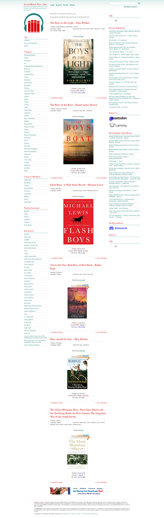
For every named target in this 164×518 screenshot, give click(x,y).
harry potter (28, 286)
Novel (26, 199)
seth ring (27, 333)
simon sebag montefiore (32, 345)
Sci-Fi (26, 140)
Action (26, 58)
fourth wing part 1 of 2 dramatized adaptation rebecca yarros (35, 341)
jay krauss (27, 303)
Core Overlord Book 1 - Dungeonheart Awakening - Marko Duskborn (121, 200)
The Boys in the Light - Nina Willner (70, 22)
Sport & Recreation (30, 151)
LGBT (26, 107)
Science (26, 143)
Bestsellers (27, 183)
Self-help (27, 146)
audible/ (26, 240)
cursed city (27, 322)
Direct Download (102, 98)
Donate (72, 5)
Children (27, 40)
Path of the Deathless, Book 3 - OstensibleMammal (119, 157)
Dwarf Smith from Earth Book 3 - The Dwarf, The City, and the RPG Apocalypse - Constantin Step (124, 178)
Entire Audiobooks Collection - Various (121, 154)
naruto (26, 253)
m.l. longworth (28, 317)
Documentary (28, 188)
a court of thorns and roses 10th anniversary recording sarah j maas (35, 337)
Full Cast (27, 191)
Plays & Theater (29, 127)
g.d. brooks (27, 273)
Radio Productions (30, 135)
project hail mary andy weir (33, 259)
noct (25, 251)
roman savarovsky (30, 256)
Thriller (26, 157)
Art (25, 63)
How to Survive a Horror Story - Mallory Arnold (124, 62)
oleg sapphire (28, 319)
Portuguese (28, 225)
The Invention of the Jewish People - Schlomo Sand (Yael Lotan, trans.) (124, 78)
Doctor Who (28, 83)
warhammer (28, 292)
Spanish (27, 219)
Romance (27, 138)
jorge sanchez (28, 284)
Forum (65, 5)
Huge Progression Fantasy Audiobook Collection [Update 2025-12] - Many (121, 204)
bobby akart (28, 300)
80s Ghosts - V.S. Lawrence (118, 40)
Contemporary (28, 74)
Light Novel (28, 110)
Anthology (27, 180)
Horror (26, 99)
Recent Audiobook (117, 28)
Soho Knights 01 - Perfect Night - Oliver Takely (124, 54)
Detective (27, 80)
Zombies (27, 168)
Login (52, 5)
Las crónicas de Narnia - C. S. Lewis (121, 52)
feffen (82, 36)
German (26, 222)
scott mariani (28, 275)
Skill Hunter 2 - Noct (115, 161)
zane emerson (28, 264)
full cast (26, 234)
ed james (27, 281)
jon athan (27, 325)
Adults (26, 46)
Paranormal (28, 124)
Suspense (27, 154)
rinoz (25, 314)
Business (27, 69)
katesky (81, 116)
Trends (84, 513)
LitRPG (26, 116)
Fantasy (26, 88)
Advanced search (130, 6)
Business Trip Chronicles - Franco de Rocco (123, 87)
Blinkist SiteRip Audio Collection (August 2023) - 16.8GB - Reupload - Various (124, 137)
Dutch (26, 214)
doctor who (27, 237)
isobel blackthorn (29, 311)
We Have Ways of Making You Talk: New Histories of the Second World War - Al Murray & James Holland (124, 98)
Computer (27, 72)
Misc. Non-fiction (29, 118)
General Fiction (29, 91)
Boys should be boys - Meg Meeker (69, 339)
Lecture (26, 105)
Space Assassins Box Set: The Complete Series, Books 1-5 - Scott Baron (122, 48)
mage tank (27, 328)
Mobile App (94, 513)
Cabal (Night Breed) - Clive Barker (120, 94)
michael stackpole (30, 330)
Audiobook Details (57, 98)
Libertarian (27, 194)
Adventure (27, 61)
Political (26, 132)
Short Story (27, 202)
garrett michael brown (31, 308)
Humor (26, 102)
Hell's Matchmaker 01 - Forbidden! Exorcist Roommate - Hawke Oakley (123, 90)
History (26, 96)
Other (26, 171)
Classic (26, 185)
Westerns (27, 165)
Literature (27, 113)
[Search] (139, 3)
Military (26, 196)
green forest (28, 270)
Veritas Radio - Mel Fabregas (118, 208)
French (26, 217)
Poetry (26, 129)
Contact (78, 513)
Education (27, 85)
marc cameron (28, 297)
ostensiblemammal (30, 248)
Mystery (26, 121)
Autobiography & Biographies (33, 66)
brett (82, 430)
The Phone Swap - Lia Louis (118, 107)
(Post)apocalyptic (29, 55)
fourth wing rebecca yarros (32, 306)
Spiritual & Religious (30, 149)
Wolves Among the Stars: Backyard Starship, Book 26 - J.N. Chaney (123, 43)
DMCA (88, 513)
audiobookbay (66, 513)
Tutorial (26, 162)
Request (59, 5)
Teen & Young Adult (30, 43)
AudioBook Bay (35, 4)
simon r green (28, 289)
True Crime (27, 160)
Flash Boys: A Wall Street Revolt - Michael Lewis (76, 184)
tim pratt (26, 267)
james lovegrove (29, 278)
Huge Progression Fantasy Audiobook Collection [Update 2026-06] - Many (121, 173)
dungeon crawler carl (31, 245)
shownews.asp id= (30, 242)
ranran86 (82, 280)
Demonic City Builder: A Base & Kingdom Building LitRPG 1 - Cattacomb (122, 182)
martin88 (82, 351)
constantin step (29, 262)
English (26, 211)
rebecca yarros (29, 295)
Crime (26, 77)
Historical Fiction (29, 94)
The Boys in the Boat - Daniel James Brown (73, 104)
